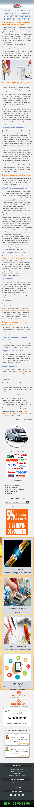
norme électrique (11, 491)
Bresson (25, 411)
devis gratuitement (20, 371)
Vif (18, 413)
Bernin (27, 413)
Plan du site (17, 785)
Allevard (4, 413)
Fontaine (14, 413)
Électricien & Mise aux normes (17, 775)
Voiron (9, 413)
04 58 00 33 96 (17, 718)
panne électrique (11, 487)
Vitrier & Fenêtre (17, 773)
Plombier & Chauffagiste (17, 771)
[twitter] (15, 795)
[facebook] (11, 795)
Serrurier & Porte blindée (16, 769)
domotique (9, 493)
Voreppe (22, 413)
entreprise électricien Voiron (15, 489)
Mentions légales (17, 787)
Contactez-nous (17, 783)
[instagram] (19, 795)
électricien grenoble (12, 485)
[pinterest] (23, 795)
